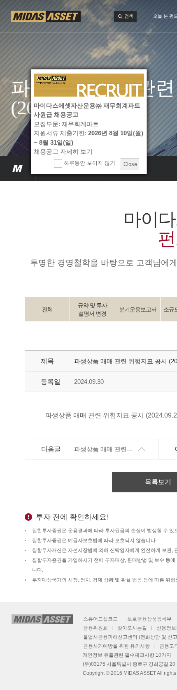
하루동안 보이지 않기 (88, 163)
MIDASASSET (17, 168)
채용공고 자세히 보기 (63, 151)
